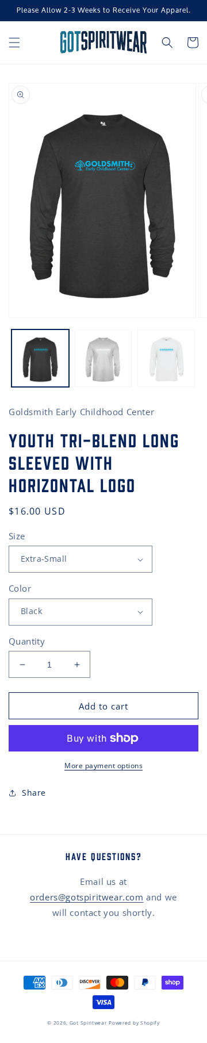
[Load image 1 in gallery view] (40, 358)
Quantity (27, 641)
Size (17, 536)
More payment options (103, 765)
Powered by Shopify (134, 1022)
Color (20, 588)
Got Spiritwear (88, 1022)
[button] (14, 42)
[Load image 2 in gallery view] (103, 358)
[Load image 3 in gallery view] (166, 358)
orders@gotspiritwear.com (86, 897)
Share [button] (34, 792)
